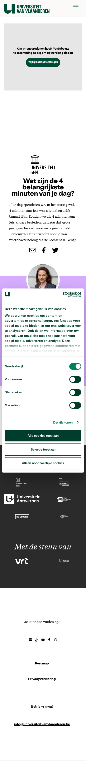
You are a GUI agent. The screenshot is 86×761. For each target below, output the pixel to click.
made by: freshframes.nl (42, 740)
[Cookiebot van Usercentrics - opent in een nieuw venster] (63, 294)
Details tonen (63, 422)
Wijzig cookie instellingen (43, 62)
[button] (76, 7)
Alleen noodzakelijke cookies (43, 463)
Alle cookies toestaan (43, 435)
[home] (26, 6)
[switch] (75, 379)
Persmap (42, 663)
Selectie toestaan (43, 449)
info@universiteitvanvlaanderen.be (42, 724)
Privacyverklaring (42, 679)
